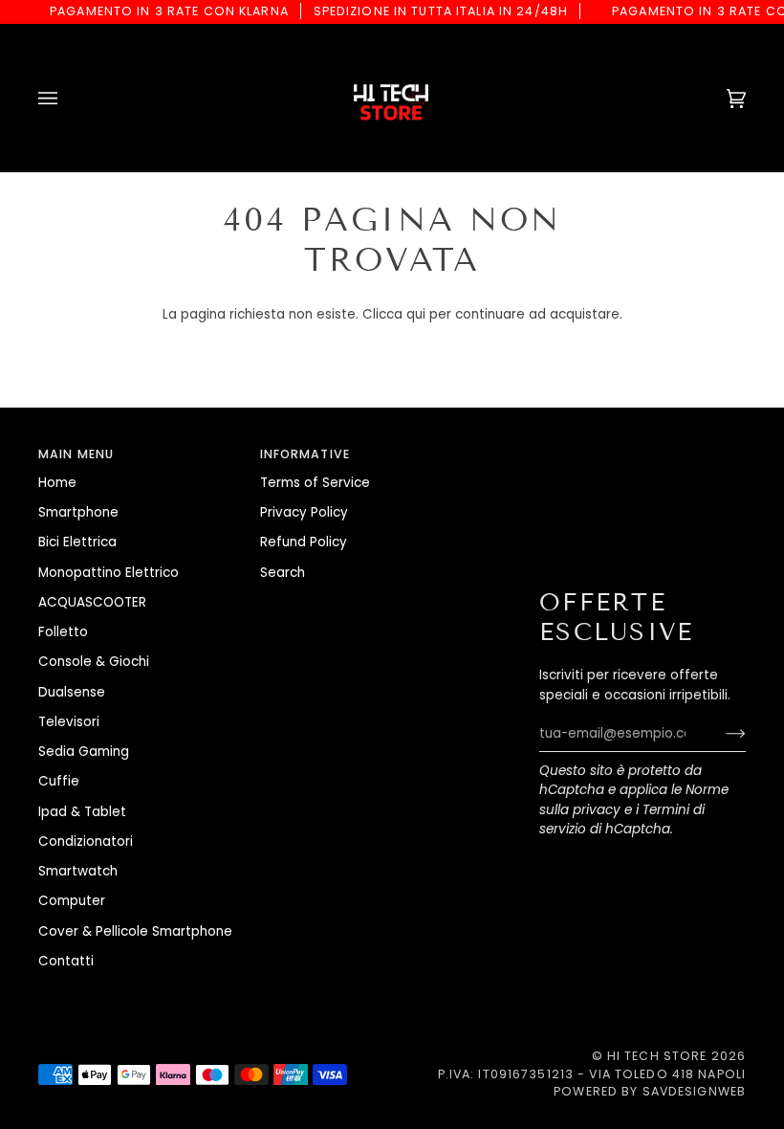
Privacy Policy (304, 512)
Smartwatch (78, 871)
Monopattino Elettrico (108, 573)
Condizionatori (85, 841)
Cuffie (58, 781)
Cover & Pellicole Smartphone (135, 931)
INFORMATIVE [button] (305, 454)
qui (415, 314)
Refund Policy (303, 542)
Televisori (68, 722)
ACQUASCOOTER (92, 602)
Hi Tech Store (657, 1056)
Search (282, 573)
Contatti (66, 961)
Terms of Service (315, 483)
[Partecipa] (720, 734)
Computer (71, 901)
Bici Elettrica (77, 542)
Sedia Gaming (83, 751)
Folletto (63, 632)
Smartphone (78, 512)
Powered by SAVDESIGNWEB (650, 1091)
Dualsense (71, 692)
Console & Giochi (93, 662)
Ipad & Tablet (82, 812)
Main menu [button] (76, 454)
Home (57, 483)
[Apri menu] (67, 98)
